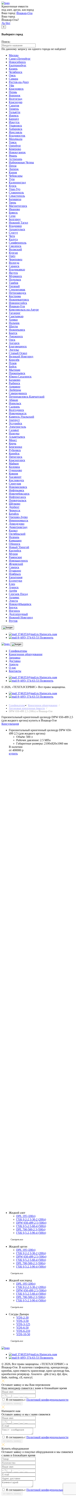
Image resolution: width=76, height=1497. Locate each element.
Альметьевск (17, 436)
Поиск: (5, 41)
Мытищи (14, 369)
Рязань (13, 155)
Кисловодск (16, 480)
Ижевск (14, 115)
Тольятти (14, 112)
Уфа (11, 85)
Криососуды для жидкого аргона (29, 1181)
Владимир (15, 226)
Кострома (15, 296)
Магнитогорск (18, 205)
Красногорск (17, 460)
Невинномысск (18, 520)
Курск (12, 185)
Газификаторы (18, 650)
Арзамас (14, 597)
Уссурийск (15, 423)
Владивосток (17, 135)
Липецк (14, 169)
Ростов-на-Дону (19, 82)
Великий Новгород (21, 356)
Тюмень (14, 108)
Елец (12, 584)
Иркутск (14, 122)
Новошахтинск (18, 560)
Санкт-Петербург (20, 58)
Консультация (10, 723)
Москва (13, 55)
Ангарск (14, 343)
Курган (13, 252)
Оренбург (15, 145)
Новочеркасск (18, 413)
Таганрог (14, 313)
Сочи (12, 215)
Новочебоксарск (19, 493)
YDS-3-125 (23, 1324)
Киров (13, 172)
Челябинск (15, 72)
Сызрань (14, 406)
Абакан (13, 400)
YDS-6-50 (22, 1327)
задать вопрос (10, 1206)
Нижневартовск (19, 299)
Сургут (13, 232)
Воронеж (14, 95)
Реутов (13, 620)
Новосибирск (17, 62)
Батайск (14, 513)
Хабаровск (15, 128)
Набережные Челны (21, 162)
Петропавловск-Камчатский (26, 396)
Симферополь (17, 242)
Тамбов (13, 282)
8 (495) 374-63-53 (31, 881)
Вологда (14, 262)
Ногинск (14, 610)
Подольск (15, 279)
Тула (12, 179)
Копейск (14, 453)
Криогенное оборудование (25, 654)
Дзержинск (16, 336)
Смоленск (15, 246)
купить (13, 753)
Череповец (15, 259)
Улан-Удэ (14, 189)
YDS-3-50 (22, 1320)
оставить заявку (12, 917)
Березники (15, 446)
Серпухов (15, 483)
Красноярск (16, 88)
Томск (13, 142)
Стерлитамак (17, 289)
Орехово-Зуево (18, 517)
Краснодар (15, 102)
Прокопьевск (17, 373)
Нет (8, 23)
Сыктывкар (16, 316)
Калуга (13, 239)
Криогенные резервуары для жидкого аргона (37, 1188)
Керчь (12, 443)
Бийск (13, 366)
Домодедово (16, 523)
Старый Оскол (18, 353)
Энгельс (14, 349)
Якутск (13, 272)
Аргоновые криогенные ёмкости (27, 708)
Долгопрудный (18, 614)
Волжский (15, 249)
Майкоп (14, 463)
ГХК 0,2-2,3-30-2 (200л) (31, 1219)
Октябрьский (17, 533)
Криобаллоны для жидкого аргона (30, 1175)
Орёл (12, 256)
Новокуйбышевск (20, 604)
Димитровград (18, 527)
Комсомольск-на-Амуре (24, 309)
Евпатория (15, 577)
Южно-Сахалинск (20, 376)
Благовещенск (18, 346)
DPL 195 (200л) (25, 1216)
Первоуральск (17, 500)
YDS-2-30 (22, 1317)
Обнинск (14, 543)
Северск (14, 567)
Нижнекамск (17, 329)
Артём (13, 590)
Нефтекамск (16, 490)
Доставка (14, 661)
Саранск (14, 266)
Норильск (15, 403)
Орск (12, 339)
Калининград (17, 182)
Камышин (15, 540)
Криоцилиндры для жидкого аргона (31, 1178)
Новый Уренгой (19, 547)
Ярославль (15, 132)
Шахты (13, 326)
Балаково (14, 379)
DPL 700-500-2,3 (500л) (30, 1229)
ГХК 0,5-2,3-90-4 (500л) (31, 1232)
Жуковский (16, 563)
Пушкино (15, 570)
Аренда (13, 664)
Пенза (12, 165)
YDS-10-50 (23, 1334)
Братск (13, 333)
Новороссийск (18, 302)
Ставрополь (16, 192)
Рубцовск (15, 450)
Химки (13, 319)
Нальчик (14, 323)
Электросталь (17, 426)
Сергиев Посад (18, 594)
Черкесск (14, 510)
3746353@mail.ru (28, 884)
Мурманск (15, 276)
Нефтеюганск (17, 497)
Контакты (15, 671)
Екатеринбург (17, 65)
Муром (13, 553)
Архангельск (17, 229)
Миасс (13, 440)
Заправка (14, 657)
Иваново (14, 209)
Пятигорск (15, 456)
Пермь (13, 92)
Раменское (15, 557)
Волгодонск (16, 410)
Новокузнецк (17, 152)
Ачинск (14, 587)
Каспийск (15, 550)
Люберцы (15, 389)
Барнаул (14, 118)
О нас (12, 667)
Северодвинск (18, 393)
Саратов (14, 105)
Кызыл (13, 530)
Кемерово (15, 149)
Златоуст (14, 420)
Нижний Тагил (18, 222)
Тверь (12, 202)
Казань (13, 68)
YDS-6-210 (23, 1330)
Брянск (13, 212)
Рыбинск (14, 383)
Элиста (13, 600)
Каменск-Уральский (21, 416)
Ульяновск (15, 125)
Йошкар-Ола (24, 13)
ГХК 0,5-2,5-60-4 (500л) (31, 1226)
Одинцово (15, 470)
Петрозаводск (17, 292)
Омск (12, 75)
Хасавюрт (15, 476)
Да (3, 23)
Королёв (14, 359)
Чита (12, 236)
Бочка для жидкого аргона (25, 1185)
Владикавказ (17, 269)
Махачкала (15, 139)
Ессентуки (15, 580)
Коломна (14, 466)
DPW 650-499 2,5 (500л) (31, 1222)
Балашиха (15, 199)
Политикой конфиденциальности (47, 913)
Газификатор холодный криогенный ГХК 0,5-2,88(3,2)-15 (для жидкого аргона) (38, 1088)
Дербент (14, 507)
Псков (13, 363)
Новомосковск (18, 487)
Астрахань (15, 159)
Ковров (13, 473)
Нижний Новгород (21, 617)
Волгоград (15, 98)
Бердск (13, 607)
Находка (14, 433)
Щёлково (14, 503)
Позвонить (46, 637)
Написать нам (48, 634)
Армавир (14, 386)
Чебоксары (16, 175)
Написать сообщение (14, 875)
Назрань (14, 537)
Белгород (14, 219)
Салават (14, 430)
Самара (13, 78)
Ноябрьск (15, 574)
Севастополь (17, 195)
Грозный (14, 286)
